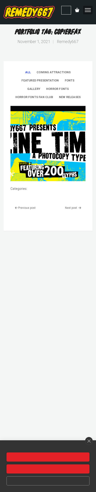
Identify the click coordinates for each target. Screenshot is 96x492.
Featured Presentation (40, 80)
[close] (89, 441)
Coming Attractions (54, 72)
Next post (71, 207)
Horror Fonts (57, 89)
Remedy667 (68, 41)
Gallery (33, 89)
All (28, 72)
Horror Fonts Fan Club (34, 97)
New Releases (70, 97)
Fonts (70, 80)
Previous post (27, 207)
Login (66, 10)
